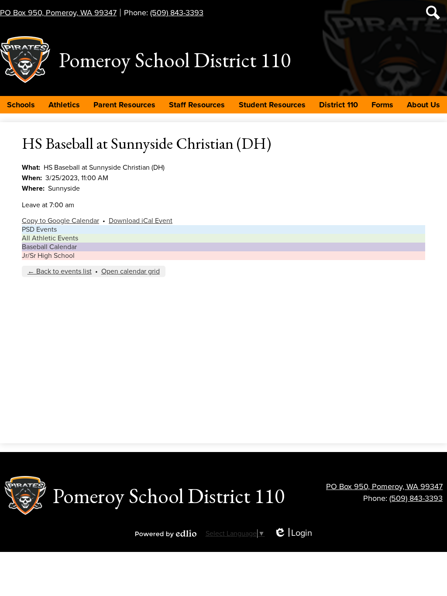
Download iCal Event (140, 220)
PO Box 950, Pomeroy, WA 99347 (58, 12)
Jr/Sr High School (48, 255)
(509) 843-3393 (176, 12)
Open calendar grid (130, 271)
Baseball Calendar (49, 247)
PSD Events (39, 229)
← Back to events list (60, 271)
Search (433, 12)
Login (293, 533)
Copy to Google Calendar (60, 220)
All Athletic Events (50, 238)
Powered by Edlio (165, 533)
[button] (21, 104)
